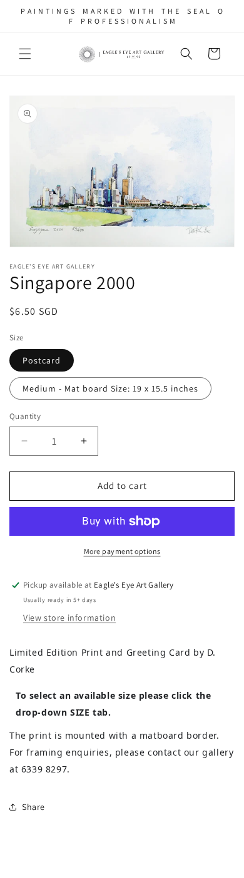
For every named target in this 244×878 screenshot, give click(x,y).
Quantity (25, 416)
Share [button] (33, 806)
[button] (25, 53)
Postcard (42, 360)
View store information (69, 617)
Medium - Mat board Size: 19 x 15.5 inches (110, 388)
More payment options (122, 551)
